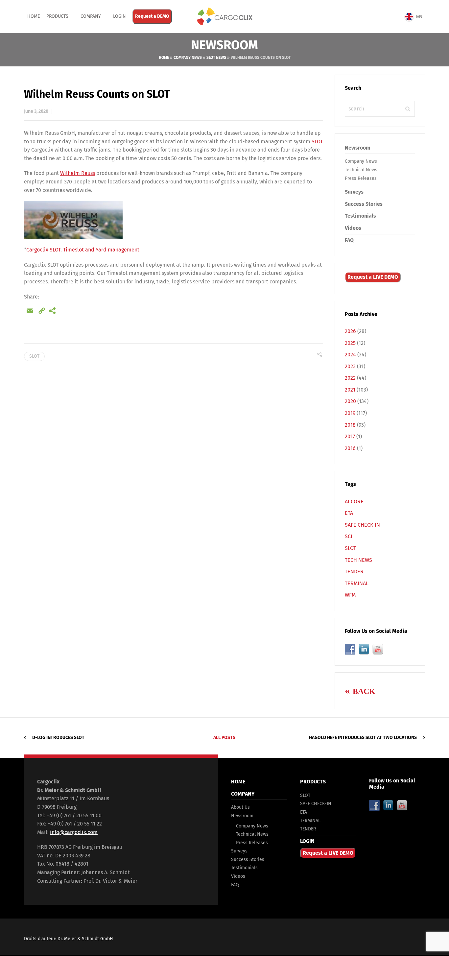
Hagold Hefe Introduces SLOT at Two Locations (363, 737)
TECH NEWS (358, 560)
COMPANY (91, 16)
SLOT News (216, 57)
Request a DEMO (152, 16)
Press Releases (361, 178)
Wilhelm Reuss (77, 173)
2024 (350, 354)
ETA (349, 513)
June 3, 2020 (36, 111)
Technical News (361, 170)
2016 (350, 448)
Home (33, 16)
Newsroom (357, 148)
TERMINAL (356, 583)
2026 (350, 331)
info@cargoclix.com (74, 832)
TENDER (354, 571)
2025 (350, 343)
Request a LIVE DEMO (372, 277)
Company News (188, 57)
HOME (238, 781)
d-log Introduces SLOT (58, 737)
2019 (350, 413)
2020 (350, 401)
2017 (350, 436)
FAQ (349, 240)
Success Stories (364, 204)
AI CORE (354, 501)
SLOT (317, 141)
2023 (350, 366)
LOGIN (307, 841)
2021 (350, 390)
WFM (350, 595)
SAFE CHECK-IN (362, 525)
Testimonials (360, 216)
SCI (348, 536)
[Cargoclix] (224, 16)
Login (119, 16)
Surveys (354, 192)
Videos (353, 228)
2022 (350, 378)
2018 (350, 425)
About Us (240, 807)
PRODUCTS (57, 16)
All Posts (224, 737)
